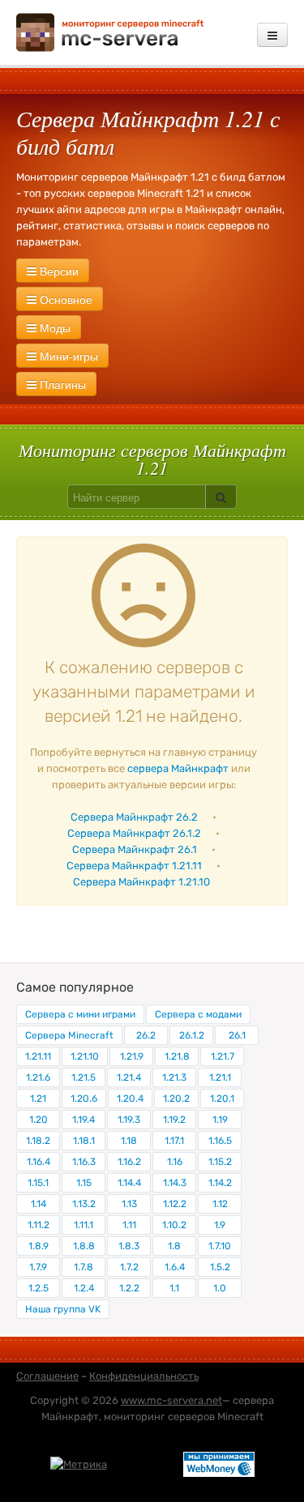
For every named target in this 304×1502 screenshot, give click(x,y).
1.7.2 (129, 1267)
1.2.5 (38, 1288)
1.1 (174, 1288)
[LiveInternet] (145, 1463)
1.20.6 (84, 1098)
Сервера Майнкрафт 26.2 (134, 817)
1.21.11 (38, 1056)
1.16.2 (129, 1161)
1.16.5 (220, 1140)
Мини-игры (67, 356)
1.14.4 (129, 1182)
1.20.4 (130, 1098)
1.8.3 (128, 1246)
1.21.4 (129, 1077)
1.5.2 (220, 1267)
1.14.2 (220, 1182)
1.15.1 (38, 1182)
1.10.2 (174, 1225)
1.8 (174, 1246)
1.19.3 (129, 1119)
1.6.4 (175, 1267)
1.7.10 (219, 1246)
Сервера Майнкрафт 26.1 (134, 849)
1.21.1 (220, 1077)
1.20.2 (176, 1098)
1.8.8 (84, 1246)
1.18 (129, 1140)
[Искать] (221, 496)
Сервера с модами (198, 1014)
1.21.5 (83, 1077)
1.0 (219, 1288)
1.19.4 (83, 1119)
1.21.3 (174, 1077)
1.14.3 (174, 1182)
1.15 (84, 1182)
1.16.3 (84, 1161)
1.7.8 (83, 1267)
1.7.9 (38, 1267)
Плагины (61, 384)
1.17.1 (174, 1140)
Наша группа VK (63, 1309)
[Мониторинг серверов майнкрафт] (110, 31)
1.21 (38, 1098)
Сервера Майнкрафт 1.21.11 (134, 866)
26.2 (146, 1035)
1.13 (129, 1204)
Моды (53, 327)
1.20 (38, 1119)
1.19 (220, 1119)
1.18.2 (38, 1140)
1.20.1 (222, 1098)
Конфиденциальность (144, 1376)
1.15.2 (220, 1161)
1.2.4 (84, 1288)
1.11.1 (83, 1225)
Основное (64, 299)
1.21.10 (85, 1056)
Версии (57, 270)
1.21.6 (38, 1077)
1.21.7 (222, 1056)
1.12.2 (174, 1204)
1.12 (220, 1204)
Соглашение (47, 1376)
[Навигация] (272, 35)
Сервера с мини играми (80, 1014)
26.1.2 (191, 1035)
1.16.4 (38, 1161)
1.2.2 (129, 1288)
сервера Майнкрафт (178, 768)
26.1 (237, 1035)
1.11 (129, 1225)
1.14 (38, 1204)
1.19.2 (174, 1119)
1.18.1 (84, 1140)
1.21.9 (131, 1056)
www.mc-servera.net (171, 1400)
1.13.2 (84, 1204)
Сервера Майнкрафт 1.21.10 (141, 882)
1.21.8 (177, 1056)
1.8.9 (38, 1246)
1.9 (219, 1225)
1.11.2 (38, 1225)
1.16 (174, 1161)
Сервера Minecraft (69, 1035)
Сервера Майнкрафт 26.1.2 (134, 833)
